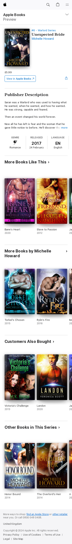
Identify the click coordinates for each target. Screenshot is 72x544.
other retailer (60, 514)
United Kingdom (12, 524)
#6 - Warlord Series (44, 30)
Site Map (18, 539)
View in (18, 78)
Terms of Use (52, 534)
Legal (6, 539)
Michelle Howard (43, 39)
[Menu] (67, 5)
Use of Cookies (32, 534)
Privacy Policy (11, 534)
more (64, 127)
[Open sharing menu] (66, 79)
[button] (48, 5)
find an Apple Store (38, 514)
